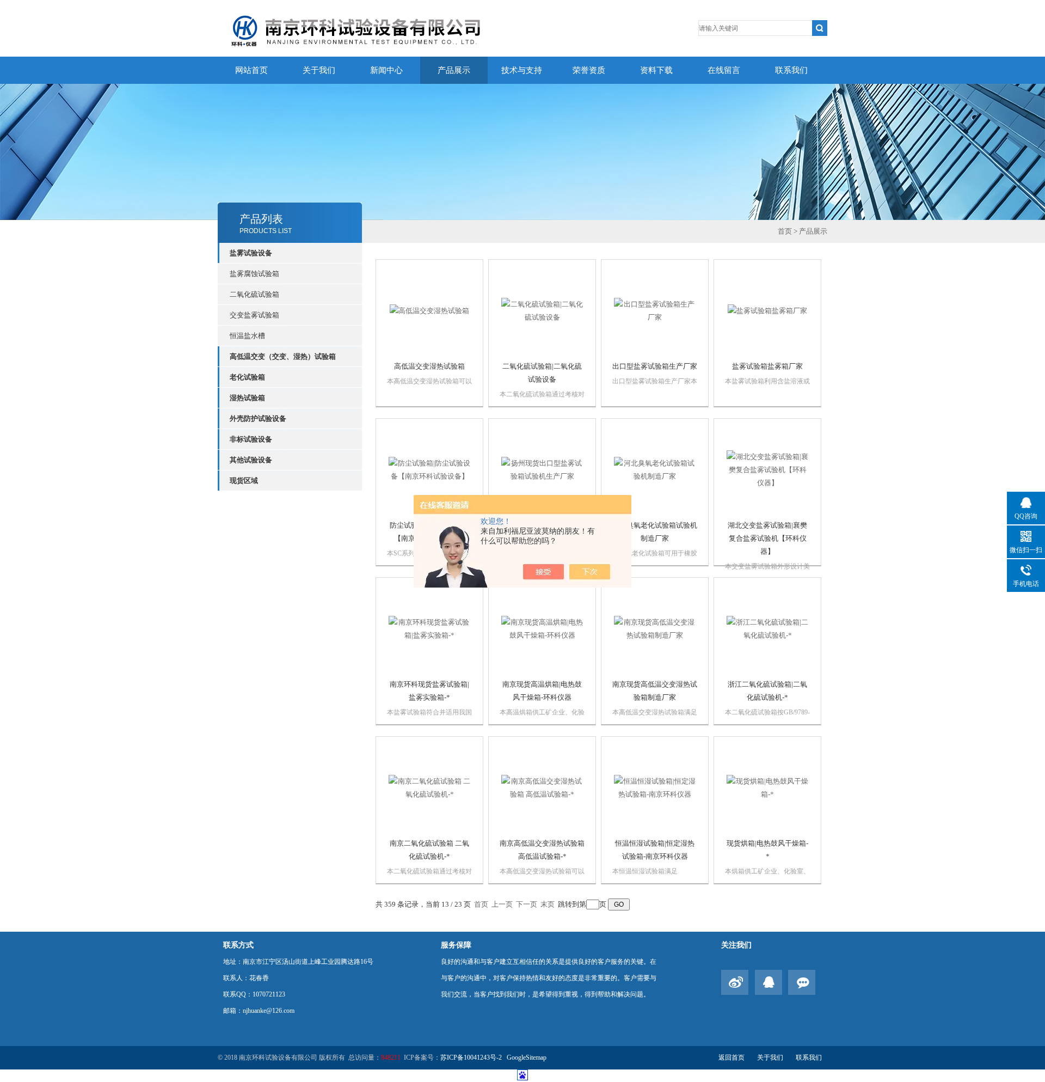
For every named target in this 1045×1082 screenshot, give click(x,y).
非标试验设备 (251, 439)
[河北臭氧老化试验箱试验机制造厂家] (655, 469)
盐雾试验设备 (251, 253)
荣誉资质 (589, 70)
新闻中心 (386, 70)
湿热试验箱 (247, 398)
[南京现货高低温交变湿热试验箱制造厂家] (655, 628)
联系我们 (791, 70)
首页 (785, 231)
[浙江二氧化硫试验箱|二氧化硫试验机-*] (767, 628)
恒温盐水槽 (247, 336)
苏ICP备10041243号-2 (471, 1057)
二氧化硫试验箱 (254, 294)
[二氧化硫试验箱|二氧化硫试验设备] (542, 310)
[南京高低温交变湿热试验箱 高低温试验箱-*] (542, 787)
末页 (547, 904)
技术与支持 (521, 70)
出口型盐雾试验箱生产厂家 (654, 366)
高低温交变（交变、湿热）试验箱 (283, 356)
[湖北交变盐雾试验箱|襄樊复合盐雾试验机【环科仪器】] (767, 469)
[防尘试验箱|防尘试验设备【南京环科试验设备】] (429, 469)
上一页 (502, 904)
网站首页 (251, 70)
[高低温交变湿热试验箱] (429, 310)
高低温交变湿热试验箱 (429, 366)
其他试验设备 (251, 460)
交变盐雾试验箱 (254, 315)
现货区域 (244, 480)
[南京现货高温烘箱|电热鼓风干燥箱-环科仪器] (542, 628)
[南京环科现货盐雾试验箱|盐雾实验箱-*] (429, 628)
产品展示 (454, 70)
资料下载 (656, 70)
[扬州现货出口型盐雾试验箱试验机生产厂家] (542, 469)
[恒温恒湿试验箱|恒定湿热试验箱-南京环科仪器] (655, 787)
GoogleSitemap (526, 1057)
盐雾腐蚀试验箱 (254, 274)
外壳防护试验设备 (258, 418)
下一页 (526, 904)
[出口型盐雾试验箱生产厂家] (655, 310)
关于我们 (319, 70)
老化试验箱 (247, 377)
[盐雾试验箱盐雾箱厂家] (767, 310)
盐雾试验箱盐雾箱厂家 (767, 366)
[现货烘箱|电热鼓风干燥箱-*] (767, 787)
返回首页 (731, 1057)
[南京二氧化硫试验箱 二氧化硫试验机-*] (429, 787)
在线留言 (724, 70)
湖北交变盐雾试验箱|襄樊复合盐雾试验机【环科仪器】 (767, 538)
